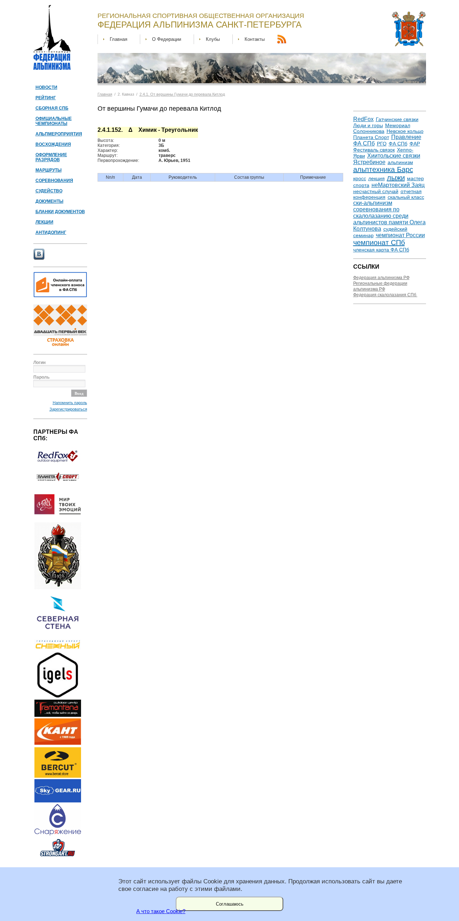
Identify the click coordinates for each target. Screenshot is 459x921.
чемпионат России (400, 235)
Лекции (44, 222)
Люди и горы (368, 125)
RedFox (363, 119)
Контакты (255, 39)
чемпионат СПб (379, 242)
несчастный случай (375, 191)
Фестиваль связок (374, 150)
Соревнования (54, 180)
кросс (359, 178)
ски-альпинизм (372, 203)
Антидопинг (51, 232)
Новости (46, 87)
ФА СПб (398, 144)
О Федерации (166, 39)
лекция (376, 178)
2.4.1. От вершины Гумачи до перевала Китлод (182, 94)
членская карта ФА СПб (381, 250)
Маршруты (49, 170)
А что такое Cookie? (160, 911)
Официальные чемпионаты (54, 121)
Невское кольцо (405, 131)
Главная (118, 39)
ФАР (415, 144)
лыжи (396, 178)
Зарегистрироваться (68, 409)
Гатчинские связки (397, 119)
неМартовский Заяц (398, 185)
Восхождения (53, 144)
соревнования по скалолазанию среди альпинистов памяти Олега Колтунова (389, 219)
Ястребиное (369, 162)
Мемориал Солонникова (381, 128)
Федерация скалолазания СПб (385, 294)
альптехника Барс (383, 169)
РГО (382, 144)
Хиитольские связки (393, 156)
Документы (49, 201)
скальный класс (406, 197)
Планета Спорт (371, 137)
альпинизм (400, 162)
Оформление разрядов (51, 157)
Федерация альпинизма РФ (381, 277)
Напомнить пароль (70, 402)
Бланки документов (60, 211)
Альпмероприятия (59, 133)
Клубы (213, 39)
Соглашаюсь (229, 904)
